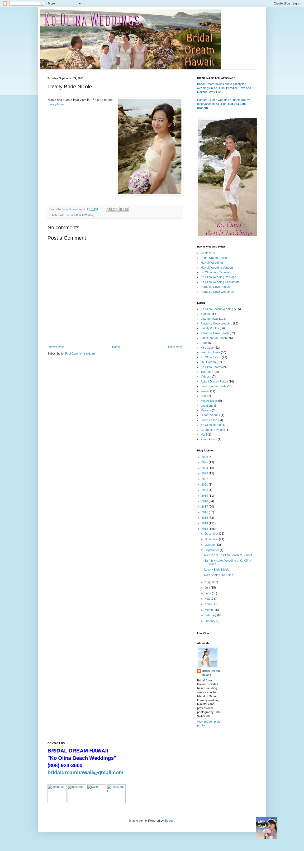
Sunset (205, 313)
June (208, 593)
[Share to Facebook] (121, 209)
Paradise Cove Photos (215, 286)
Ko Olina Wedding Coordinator (220, 282)
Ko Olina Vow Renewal (215, 272)
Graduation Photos (213, 430)
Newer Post (56, 347)
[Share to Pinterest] (126, 209)
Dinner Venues (210, 415)
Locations (207, 405)
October (210, 544)
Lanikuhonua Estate (214, 386)
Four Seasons (210, 420)
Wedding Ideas (210, 352)
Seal (204, 396)
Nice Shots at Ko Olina (218, 575)
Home (116, 347)
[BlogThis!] (112, 209)
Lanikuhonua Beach (214, 338)
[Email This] (108, 209)
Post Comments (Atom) (80, 353)
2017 (205, 506)
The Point (207, 372)
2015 (205, 517)
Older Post (175, 347)
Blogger (169, 820)
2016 (205, 512)
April (208, 604)
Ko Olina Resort (211, 357)
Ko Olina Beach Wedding (80, 215)
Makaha (206, 410)
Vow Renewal (209, 318)
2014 (205, 523)
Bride (61, 215)
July (208, 587)
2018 (205, 501)
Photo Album (209, 439)
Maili (204, 434)
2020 (205, 490)
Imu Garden (208, 362)
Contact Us (208, 253)
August (209, 582)
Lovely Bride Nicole (216, 569)
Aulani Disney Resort (214, 381)
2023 (205, 473)
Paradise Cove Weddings (217, 291)
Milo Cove (207, 347)
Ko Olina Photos (211, 367)
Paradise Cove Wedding (216, 323)
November (212, 539)
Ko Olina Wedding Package (218, 277)
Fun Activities (209, 400)
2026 (205, 457)
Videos (205, 376)
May (208, 598)
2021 (205, 484)
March (209, 610)
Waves (205, 391)
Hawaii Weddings (212, 262)
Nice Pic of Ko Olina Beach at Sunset (228, 555)
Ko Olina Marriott (211, 425)
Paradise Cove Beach (215, 333)
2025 (205, 462)
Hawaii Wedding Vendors (217, 267)
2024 (205, 468)
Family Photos (210, 328)
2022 (205, 479)
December (212, 533)
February (211, 615)
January (210, 621)
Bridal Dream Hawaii (214, 258)
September (212, 550)
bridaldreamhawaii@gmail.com (86, 772)
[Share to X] (117, 209)
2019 (205, 495)
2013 (205, 529)
